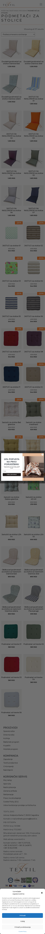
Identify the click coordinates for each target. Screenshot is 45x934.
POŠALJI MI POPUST (12, 474)
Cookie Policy (23, 931)
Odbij (22, 921)
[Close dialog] (42, 454)
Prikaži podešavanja (23, 927)
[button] (42, 893)
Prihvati (23, 915)
